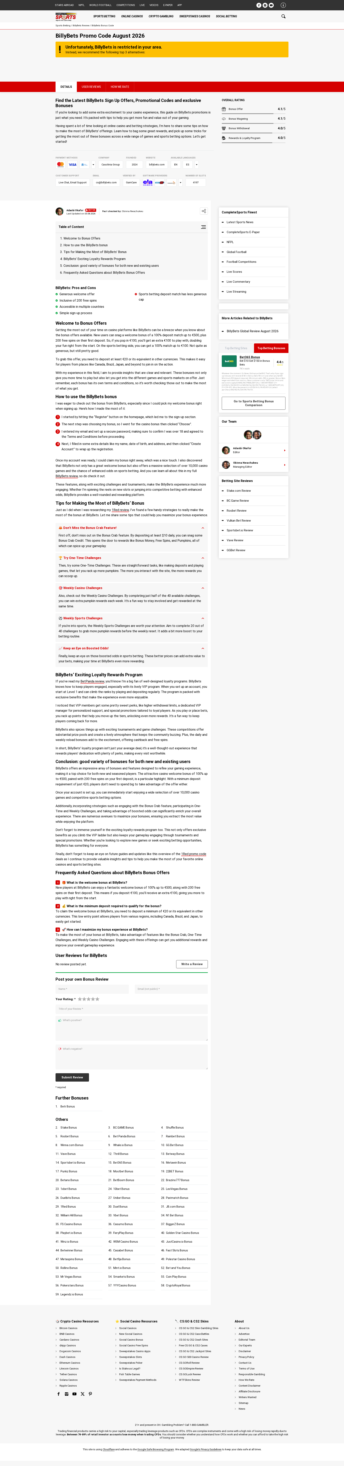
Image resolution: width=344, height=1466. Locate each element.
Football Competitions (241, 262)
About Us (244, 1328)
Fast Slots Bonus (177, 1250)
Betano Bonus (70, 1180)
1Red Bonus (68, 1206)
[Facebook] (258, 5)
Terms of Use (246, 1368)
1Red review (120, 510)
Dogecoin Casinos (70, 1351)
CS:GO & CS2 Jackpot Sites (195, 1351)
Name (63, 989)
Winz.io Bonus (69, 1241)
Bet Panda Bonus (124, 1136)
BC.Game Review (238, 500)
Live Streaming (236, 291)
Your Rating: (66, 999)
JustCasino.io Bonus (179, 1241)
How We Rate (246, 1379)
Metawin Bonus (176, 1162)
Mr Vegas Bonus (71, 1276)
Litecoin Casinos (69, 1368)
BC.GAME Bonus (123, 1127)
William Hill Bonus (71, 1215)
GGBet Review (236, 550)
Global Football (236, 252)
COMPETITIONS (125, 5)
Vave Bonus (68, 1153)
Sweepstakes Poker (130, 1362)
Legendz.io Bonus (72, 1294)
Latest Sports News (240, 222)
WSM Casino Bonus (125, 1241)
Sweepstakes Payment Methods (137, 1379)
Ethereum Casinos (70, 1362)
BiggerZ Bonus (175, 1224)
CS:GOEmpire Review (191, 1368)
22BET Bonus (174, 1171)
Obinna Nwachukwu (245, 462)
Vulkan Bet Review (239, 520)
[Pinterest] (90, 1394)
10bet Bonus (121, 1188)
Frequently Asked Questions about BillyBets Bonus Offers (104, 273)
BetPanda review (92, 681)
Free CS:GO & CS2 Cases (193, 1345)
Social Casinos (128, 1328)
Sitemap (243, 1402)
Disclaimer (245, 1351)
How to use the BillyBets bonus (86, 245)
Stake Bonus (69, 1127)
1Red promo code (193, 854)
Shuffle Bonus (175, 1127)
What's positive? (72, 1020)
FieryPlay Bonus (123, 1232)
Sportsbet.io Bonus (73, 1162)
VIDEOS (154, 5)
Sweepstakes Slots (130, 1357)
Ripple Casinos (68, 1385)
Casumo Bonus (123, 1224)
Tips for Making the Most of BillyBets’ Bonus (95, 252)
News (242, 1408)
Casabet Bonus (123, 1250)
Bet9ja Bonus (121, 1259)
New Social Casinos (130, 1333)
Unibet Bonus (121, 1197)
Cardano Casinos (69, 1339)
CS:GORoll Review (189, 1362)
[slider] (89, 999)
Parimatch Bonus (177, 1197)
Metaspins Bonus (72, 1259)
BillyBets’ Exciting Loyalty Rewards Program (95, 259)
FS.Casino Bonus (71, 1224)
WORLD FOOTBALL (100, 5)
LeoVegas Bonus (177, 1188)
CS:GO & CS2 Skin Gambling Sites (198, 1328)
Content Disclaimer (249, 1385)
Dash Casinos (67, 1357)
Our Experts (245, 1345)
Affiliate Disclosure (249, 1391)
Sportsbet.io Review (240, 530)
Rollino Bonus (69, 1268)
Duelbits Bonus (70, 1197)
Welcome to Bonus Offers (82, 238)
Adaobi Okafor (74, 210)
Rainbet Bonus (175, 1136)
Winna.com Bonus (72, 1145)
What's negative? (72, 1049)
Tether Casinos (68, 1374)
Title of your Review (71, 1009)
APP (179, 5)
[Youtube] (271, 5)
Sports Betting (63, 25)
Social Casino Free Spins (133, 1345)
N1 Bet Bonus (174, 1215)
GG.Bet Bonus (175, 1145)
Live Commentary (238, 281)
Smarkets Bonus (124, 1276)
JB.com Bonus (175, 1206)
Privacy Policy (246, 1357)
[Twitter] (82, 1394)
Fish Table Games (129, 1374)
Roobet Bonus (70, 1136)
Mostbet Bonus (123, 1171)
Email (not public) (149, 989)
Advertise (244, 1333)
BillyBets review (67, 476)
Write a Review (192, 964)
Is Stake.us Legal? (129, 1368)
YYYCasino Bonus (124, 1285)
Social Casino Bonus (131, 1339)
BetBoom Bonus (123, 1180)
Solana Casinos (69, 1379)
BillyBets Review (81, 25)
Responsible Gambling (252, 1374)
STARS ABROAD (64, 5)
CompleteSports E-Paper (243, 232)
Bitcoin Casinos (68, 1328)
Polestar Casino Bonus (180, 1259)
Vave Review (235, 540)
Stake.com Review (239, 491)
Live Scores (234, 272)
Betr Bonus (68, 1106)
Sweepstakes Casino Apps (134, 1351)
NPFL (82, 5)
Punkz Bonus (69, 1171)
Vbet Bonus (120, 1215)
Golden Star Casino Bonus (182, 1232)
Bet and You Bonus (178, 1268)
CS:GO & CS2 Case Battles (194, 1333)
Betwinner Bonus (71, 1250)
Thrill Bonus (120, 1153)
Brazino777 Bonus (177, 1180)
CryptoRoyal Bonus (178, 1285)
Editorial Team (247, 1339)
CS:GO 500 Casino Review (194, 1357)
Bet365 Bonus (122, 1162)
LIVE (142, 5)
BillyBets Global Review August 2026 (253, 331)
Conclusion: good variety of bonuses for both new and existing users (111, 266)
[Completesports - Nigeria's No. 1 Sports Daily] (69, 16)
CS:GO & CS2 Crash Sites (193, 1339)
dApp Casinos (68, 1345)
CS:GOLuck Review (190, 1374)
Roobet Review (236, 510)
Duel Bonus (120, 1206)
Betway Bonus (175, 1153)
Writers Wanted (247, 1397)
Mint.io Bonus (122, 1268)
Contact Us (245, 1362)
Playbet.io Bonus (71, 1232)
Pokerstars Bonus (72, 1285)
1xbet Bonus (69, 1188)
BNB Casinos (67, 1333)
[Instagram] (265, 5)
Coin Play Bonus (176, 1276)
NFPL (230, 242)
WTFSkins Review (189, 1379)
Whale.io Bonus (123, 1145)
